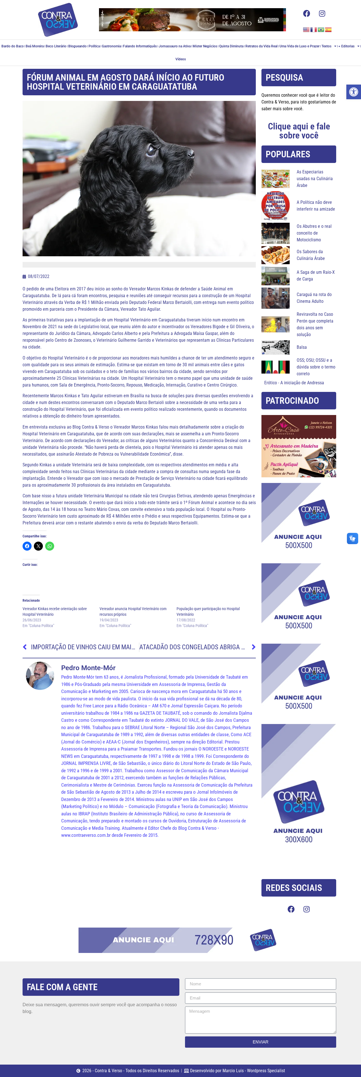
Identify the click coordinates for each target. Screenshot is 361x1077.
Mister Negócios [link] (205, 46)
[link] (353, 92)
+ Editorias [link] (346, 46)
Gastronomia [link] (111, 46)
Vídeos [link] (180, 59)
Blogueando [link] (77, 46)
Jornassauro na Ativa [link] (175, 46)
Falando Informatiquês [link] (140, 46)
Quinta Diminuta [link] (231, 46)
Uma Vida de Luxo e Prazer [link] (299, 46)
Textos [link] (326, 46)
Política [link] (94, 46)
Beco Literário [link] (56, 46)
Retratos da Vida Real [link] (261, 46)
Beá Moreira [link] (35, 46)
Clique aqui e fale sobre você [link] (299, 131)
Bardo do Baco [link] (12, 46)
